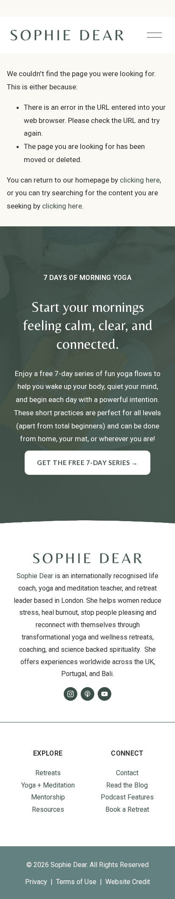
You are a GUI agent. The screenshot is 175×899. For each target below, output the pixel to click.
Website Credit (127, 882)
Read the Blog (127, 785)
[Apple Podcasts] (87, 694)
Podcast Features (127, 797)
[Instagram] (70, 694)
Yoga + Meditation (48, 785)
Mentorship (48, 797)
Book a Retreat (127, 809)
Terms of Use (76, 882)
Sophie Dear (35, 576)
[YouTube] (104, 694)
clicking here (140, 180)
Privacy (36, 882)
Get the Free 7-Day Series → (87, 462)
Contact (127, 773)
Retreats (48, 773)
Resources (48, 809)
